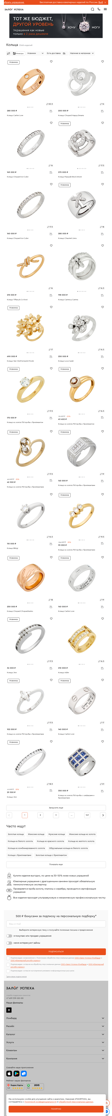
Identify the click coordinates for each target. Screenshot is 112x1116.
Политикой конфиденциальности (40, 1102)
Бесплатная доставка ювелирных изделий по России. (44, 2)
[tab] (29, 107)
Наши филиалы (14, 1003)
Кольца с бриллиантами (19, 855)
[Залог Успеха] (14, 9)
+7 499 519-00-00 (14, 998)
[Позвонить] (99, 9)
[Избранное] (51, 61)
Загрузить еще (56, 808)
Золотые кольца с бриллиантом (51, 855)
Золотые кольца (16, 834)
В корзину (51, 111)
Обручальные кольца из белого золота (68, 848)
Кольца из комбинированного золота (26, 848)
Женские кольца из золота (82, 834)
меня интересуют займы (27, 943)
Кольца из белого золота (20, 841)
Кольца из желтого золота (81, 841)
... (71, 815)
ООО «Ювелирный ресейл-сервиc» (25, 960)
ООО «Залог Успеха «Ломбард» (87, 958)
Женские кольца (36, 834)
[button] (56, 53)
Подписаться (56, 952)
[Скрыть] (105, 3)
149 (87, 815)
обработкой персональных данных (76, 1102)
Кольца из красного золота (50, 841)
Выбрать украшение (85, 2)
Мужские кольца (57, 834)
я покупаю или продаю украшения (32, 936)
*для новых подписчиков (16, 976)
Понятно (56, 1109)
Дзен (9, 1010)
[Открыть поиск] (92, 9)
